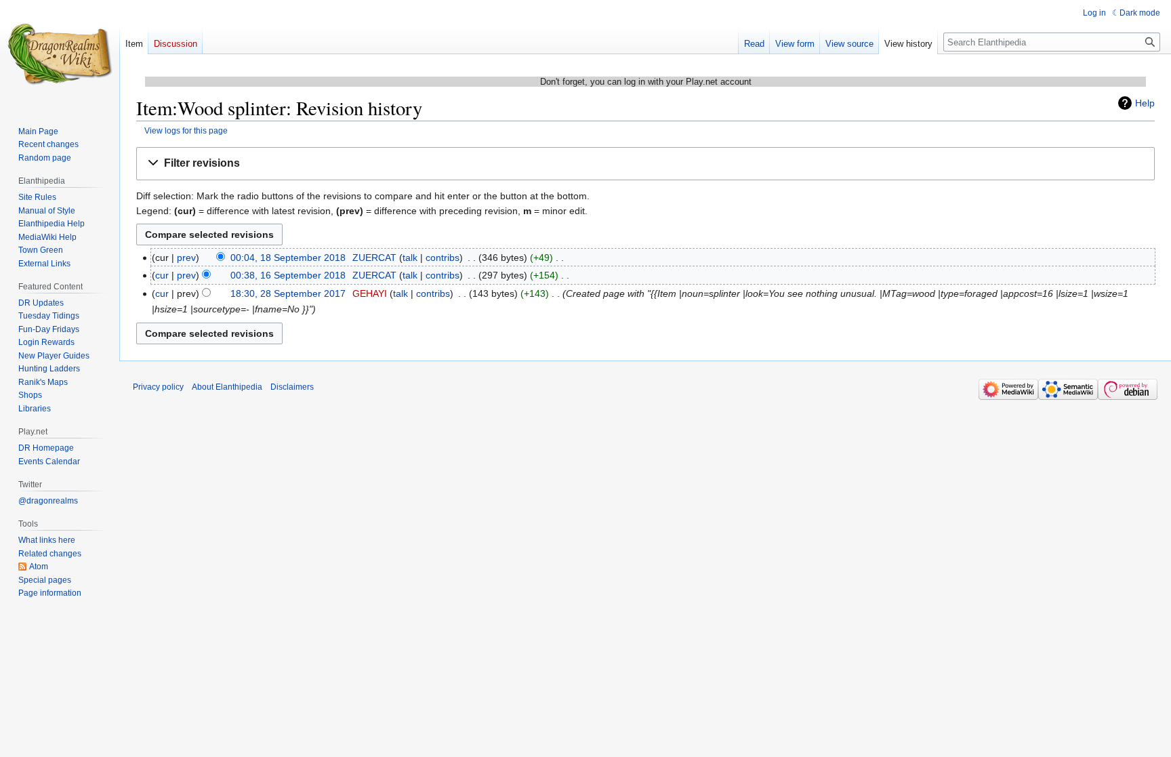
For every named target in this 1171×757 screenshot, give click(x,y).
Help (1145, 103)
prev (186, 257)
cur (162, 275)
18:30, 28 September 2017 (288, 293)
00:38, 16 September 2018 (288, 275)
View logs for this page (186, 130)
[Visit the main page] (59, 54)
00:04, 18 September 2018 (288, 257)
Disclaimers (292, 387)
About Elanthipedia (227, 387)
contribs (442, 257)
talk (410, 257)
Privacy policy (158, 387)
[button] (645, 163)
